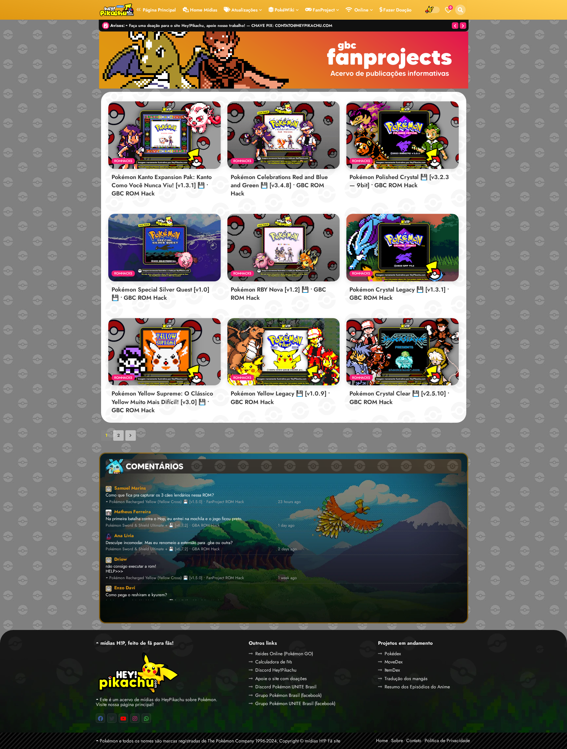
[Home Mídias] (116, 9)
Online (360, 10)
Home (382, 740)
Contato (413, 740)
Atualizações (244, 10)
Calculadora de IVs (273, 661)
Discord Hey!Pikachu (275, 670)
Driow (120, 559)
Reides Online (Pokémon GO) (284, 653)
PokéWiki (284, 10)
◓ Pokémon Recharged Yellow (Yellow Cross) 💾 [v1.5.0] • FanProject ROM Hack (175, 501)
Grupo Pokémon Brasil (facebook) (288, 695)
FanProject (324, 10)
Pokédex (393, 653)
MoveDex (394, 661)
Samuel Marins (130, 488)
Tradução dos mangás (406, 678)
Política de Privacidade (447, 740)
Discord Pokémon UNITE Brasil (285, 686)
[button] (460, 10)
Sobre (397, 740)
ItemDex (392, 670)
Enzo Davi (124, 587)
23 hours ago (289, 501)
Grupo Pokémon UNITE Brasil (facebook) (295, 703)
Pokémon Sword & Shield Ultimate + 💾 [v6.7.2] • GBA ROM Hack (163, 525)
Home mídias (203, 10)
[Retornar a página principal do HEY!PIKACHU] (137, 672)
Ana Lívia (124, 535)
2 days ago (287, 549)
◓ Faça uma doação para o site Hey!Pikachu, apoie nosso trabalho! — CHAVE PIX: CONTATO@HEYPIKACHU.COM (229, 26)
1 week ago (287, 578)
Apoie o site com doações (281, 678)
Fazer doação (397, 10)
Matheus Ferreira (132, 511)
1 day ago (286, 525)
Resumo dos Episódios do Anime (417, 686)
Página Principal (159, 10)
